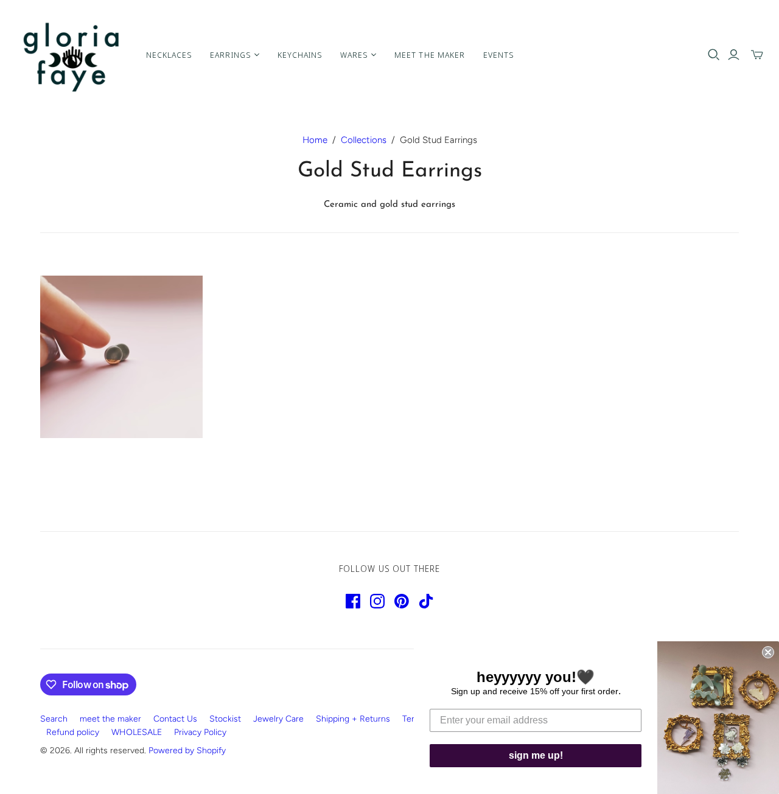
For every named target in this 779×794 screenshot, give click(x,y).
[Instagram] (377, 601)
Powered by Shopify (187, 750)
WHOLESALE (136, 732)
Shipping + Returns (353, 719)
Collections (363, 139)
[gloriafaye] (71, 54)
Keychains (300, 54)
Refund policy (72, 732)
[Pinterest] (401, 601)
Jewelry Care (278, 719)
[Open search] (714, 55)
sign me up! (536, 755)
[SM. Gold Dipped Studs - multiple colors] (121, 357)
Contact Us (175, 719)
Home (314, 139)
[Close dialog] (768, 652)
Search (54, 719)
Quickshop (79, 460)
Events (498, 54)
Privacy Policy (200, 732)
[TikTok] (426, 601)
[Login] (733, 54)
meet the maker (110, 719)
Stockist (225, 719)
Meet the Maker (429, 54)
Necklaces (169, 54)
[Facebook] (353, 601)
